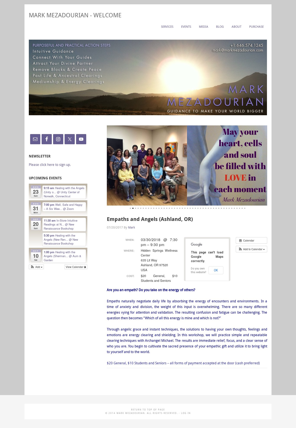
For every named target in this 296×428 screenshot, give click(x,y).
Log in (186, 413)
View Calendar (75, 267)
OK (216, 270)
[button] (251, 249)
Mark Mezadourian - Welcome (75, 15)
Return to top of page (148, 409)
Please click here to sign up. (50, 164)
